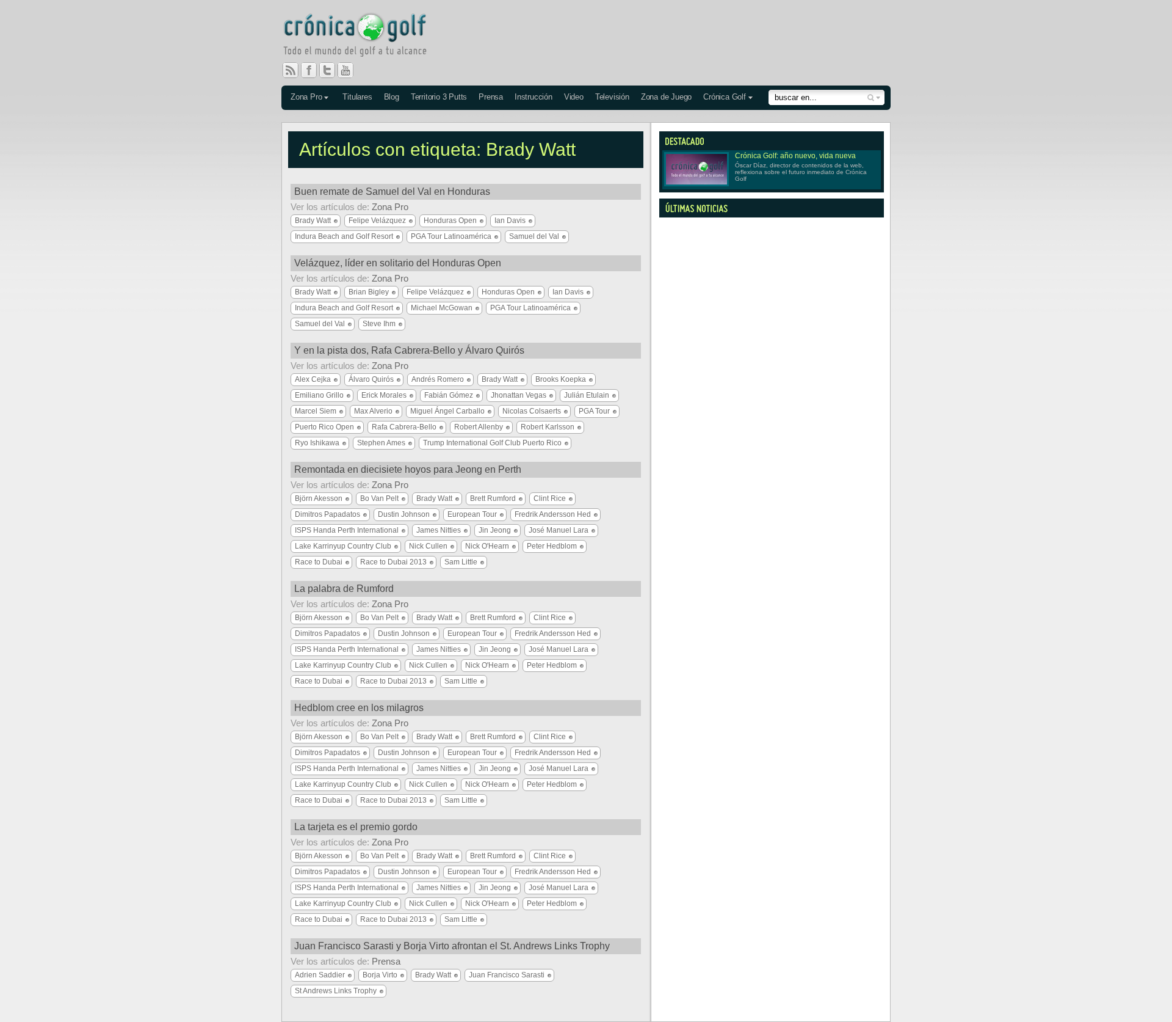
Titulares (357, 96)
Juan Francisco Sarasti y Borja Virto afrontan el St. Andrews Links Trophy (452, 946)
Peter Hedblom (552, 546)
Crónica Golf (724, 96)
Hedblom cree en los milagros (359, 708)
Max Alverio (373, 411)
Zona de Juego (666, 96)
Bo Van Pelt (379, 498)
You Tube (350, 70)
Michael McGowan (441, 308)
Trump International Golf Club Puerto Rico (492, 443)
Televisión (612, 96)
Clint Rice (550, 498)
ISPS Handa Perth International (347, 530)
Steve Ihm (379, 323)
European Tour (472, 514)
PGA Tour (594, 411)
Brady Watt (313, 220)
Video (574, 96)
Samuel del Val (534, 236)
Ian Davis (510, 220)
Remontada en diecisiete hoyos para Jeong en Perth (407, 469)
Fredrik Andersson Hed (553, 514)
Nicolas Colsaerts (531, 411)
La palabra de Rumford (344, 588)
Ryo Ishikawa (317, 443)
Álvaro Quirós (371, 379)
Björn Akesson (318, 498)
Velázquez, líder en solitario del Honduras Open (397, 263)
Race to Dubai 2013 (393, 562)
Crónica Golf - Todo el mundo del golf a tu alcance (363, 36)
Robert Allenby (478, 427)
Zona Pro (306, 96)
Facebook (314, 70)
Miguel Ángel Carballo (447, 411)
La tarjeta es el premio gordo (356, 827)
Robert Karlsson (547, 427)
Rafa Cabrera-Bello (404, 427)
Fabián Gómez (448, 395)
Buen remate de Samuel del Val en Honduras (392, 191)
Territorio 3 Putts (439, 96)
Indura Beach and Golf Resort (344, 236)
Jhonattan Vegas (518, 395)
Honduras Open (450, 220)
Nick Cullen (428, 546)
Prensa (491, 96)
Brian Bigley (369, 292)
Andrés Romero (437, 379)
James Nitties (438, 530)
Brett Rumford (493, 498)
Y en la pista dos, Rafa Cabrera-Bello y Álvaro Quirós (409, 350)
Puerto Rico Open (324, 427)
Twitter (332, 70)
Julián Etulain (586, 395)
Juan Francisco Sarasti (506, 975)
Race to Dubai (318, 562)
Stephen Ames (381, 443)
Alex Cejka (313, 379)
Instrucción (533, 96)
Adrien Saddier (320, 975)
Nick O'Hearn (487, 546)
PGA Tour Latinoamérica (451, 236)
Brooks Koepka (560, 379)
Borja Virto (380, 975)
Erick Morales (384, 395)
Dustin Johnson (404, 514)
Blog (391, 96)
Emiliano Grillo (319, 395)
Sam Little (460, 562)
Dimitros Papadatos (327, 514)
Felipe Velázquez (377, 220)
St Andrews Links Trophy (336, 991)
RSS (290, 70)
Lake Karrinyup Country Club (343, 546)
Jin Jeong (495, 530)
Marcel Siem (315, 411)
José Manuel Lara (558, 530)
